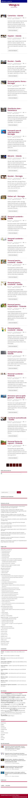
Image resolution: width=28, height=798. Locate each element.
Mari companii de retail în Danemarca (9, 595)
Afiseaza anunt (4, 629)
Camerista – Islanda (15, 15)
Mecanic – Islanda (15, 156)
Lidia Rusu (11, 17)
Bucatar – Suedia (14, 61)
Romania (8, 712)
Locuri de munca (4, 732)
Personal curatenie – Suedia (16, 217)
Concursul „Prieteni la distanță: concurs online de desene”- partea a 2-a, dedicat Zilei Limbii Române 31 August (15, 747)
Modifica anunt (4, 636)
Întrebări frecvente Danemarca (8, 591)
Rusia (13, 712)
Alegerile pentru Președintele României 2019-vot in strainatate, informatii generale (16, 754)
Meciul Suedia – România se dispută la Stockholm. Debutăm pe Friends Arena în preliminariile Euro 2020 (15, 760)
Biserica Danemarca (6, 569)
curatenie (25, 699)
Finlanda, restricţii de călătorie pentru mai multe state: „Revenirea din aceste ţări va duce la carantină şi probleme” (13, 515)
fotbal (15, 702)
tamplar (9, 715)
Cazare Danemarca (5, 580)
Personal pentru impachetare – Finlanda (17, 305)
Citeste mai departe (12, 30)
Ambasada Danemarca (6, 551)
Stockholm (17, 713)
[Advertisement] (14, 11)
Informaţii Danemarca (5, 574)
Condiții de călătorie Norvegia (7, 620)
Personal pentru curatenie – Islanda (15, 329)
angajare (8, 693)
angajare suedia (20, 697)
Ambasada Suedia (5, 557)
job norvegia (16, 704)
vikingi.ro (12, 715)
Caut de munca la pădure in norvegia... (11, 655)
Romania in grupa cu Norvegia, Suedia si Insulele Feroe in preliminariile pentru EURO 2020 (15, 773)
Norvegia (14, 710)
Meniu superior (7, 1)
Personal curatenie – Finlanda (16, 375)
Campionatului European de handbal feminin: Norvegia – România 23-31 (14, 767)
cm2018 (7, 699)
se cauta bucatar (18, 712)
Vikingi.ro (14, 5)
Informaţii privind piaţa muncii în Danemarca (10, 588)
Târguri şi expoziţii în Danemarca (8, 600)
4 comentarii (16, 86)
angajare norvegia (8, 697)
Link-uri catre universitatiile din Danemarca (10, 594)
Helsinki (2, 704)
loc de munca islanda (21, 706)
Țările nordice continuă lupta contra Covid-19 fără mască (13, 529)
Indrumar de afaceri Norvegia (7, 621)
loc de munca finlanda (11, 706)
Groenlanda (22, 702)
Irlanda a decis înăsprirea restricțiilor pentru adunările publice (14, 519)
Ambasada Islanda (5, 554)
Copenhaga (11, 699)
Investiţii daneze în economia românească (10, 592)
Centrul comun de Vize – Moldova (8, 563)
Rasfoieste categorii (5, 641)
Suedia (4, 715)
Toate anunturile (4, 644)
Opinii (2, 736)
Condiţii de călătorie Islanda (7, 608)
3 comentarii (16, 309)
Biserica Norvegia (5, 571)
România (3, 737)
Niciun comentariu (17, 39)
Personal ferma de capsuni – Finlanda (15, 442)
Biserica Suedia (5, 572)
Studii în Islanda (5, 612)
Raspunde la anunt (5, 643)
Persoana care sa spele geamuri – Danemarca (17, 397)
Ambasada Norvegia (6, 555)
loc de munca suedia (20, 708)
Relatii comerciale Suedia (6, 566)
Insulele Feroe (4, 729)
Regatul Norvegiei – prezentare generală (9, 617)
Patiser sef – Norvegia (16, 196)
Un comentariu (17, 18)
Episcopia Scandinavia (5, 568)
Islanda (6, 704)
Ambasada (2, 693)
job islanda (11, 704)
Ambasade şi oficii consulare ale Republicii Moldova (12, 558)
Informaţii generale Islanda (6, 606)
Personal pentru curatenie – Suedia (15, 261)
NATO (6, 710)
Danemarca (6, 700)
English (2, 724)
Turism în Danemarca (6, 601)
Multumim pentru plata (6, 638)
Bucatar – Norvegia (15, 176)
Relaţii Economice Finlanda (6, 626)
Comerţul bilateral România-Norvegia (9, 618)
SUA (20, 713)
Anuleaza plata (4, 631)
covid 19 (21, 699)
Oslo (19, 710)
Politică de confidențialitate (6, 615)
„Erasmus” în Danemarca (6, 604)
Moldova (2, 710)
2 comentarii (16, 221)
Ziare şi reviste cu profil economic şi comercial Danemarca (13, 603)
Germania (18, 702)
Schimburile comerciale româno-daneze (9, 598)
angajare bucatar (15, 693)
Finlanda (9, 702)
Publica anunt (4, 639)
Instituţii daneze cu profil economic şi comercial (11, 589)
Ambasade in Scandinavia (6, 549)
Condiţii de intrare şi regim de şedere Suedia (10, 565)
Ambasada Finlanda (6, 552)
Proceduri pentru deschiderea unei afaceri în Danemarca (13, 597)
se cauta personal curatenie (10, 713)
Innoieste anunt (4, 634)
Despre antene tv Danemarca (7, 583)
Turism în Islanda (5, 614)
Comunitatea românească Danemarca (9, 582)
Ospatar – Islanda (14, 36)
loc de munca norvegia (8, 708)
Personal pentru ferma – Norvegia (17, 82)
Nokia (8, 710)
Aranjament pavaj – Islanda (15, 353)
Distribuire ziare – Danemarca (15, 109)
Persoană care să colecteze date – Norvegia (14, 132)
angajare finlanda (11, 695)
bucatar (3, 699)
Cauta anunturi (4, 633)
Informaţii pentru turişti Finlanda (8, 628)
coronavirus (17, 699)
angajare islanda (21, 695)
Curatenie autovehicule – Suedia (17, 419)
